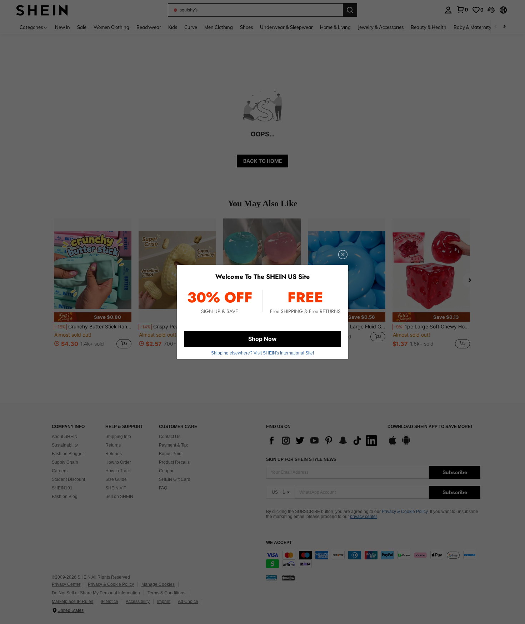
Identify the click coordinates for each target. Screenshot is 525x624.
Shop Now (262, 338)
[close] (343, 254)
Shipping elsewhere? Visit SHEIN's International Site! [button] (262, 353)
